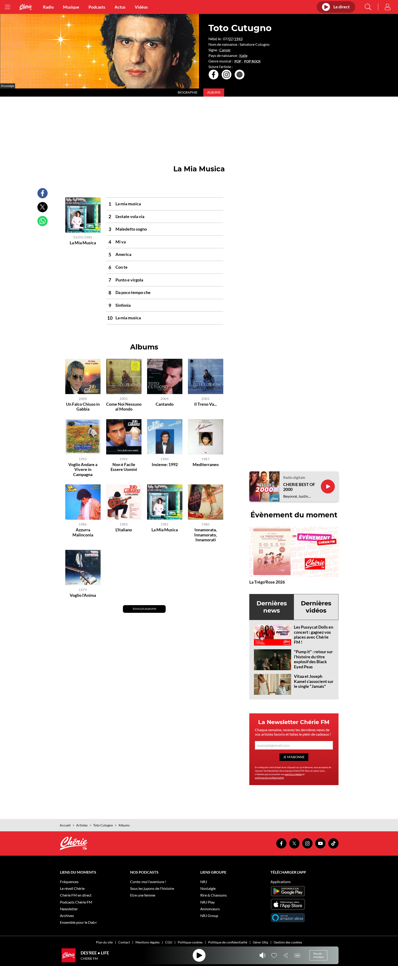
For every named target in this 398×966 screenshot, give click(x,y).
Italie (243, 55)
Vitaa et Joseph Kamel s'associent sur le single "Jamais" (313, 681)
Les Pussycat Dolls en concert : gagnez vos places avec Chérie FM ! (313, 634)
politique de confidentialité (269, 777)
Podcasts (97, 7)
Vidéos (141, 7)
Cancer (225, 50)
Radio (48, 7)
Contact (124, 942)
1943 (238, 38)
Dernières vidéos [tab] (316, 607)
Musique (71, 7)
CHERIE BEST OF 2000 (299, 487)
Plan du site (104, 942)
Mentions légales (147, 942)
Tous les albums (144, 608)
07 (231, 38)
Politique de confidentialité (227, 942)
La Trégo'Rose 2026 (267, 581)
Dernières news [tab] (272, 607)
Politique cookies (190, 942)
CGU (168, 942)
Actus (120, 7)
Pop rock (252, 61)
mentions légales (293, 774)
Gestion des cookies (288, 942)
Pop (237, 61)
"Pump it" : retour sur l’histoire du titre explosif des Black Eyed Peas (313, 659)
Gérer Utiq (260, 942)
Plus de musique (318, 955)
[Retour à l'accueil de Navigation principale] (26, 7)
